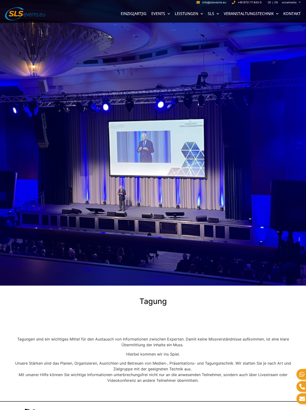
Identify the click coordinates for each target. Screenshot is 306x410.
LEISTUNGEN (186, 13)
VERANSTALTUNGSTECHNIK (249, 13)
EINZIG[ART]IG (134, 13)
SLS (211, 13)
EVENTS (158, 13)
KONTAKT (292, 13)
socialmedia (289, 2)
